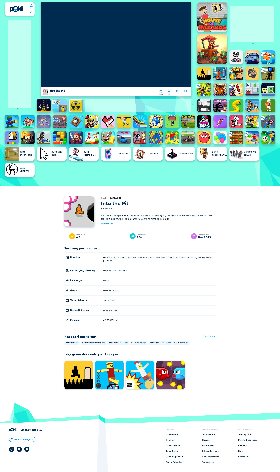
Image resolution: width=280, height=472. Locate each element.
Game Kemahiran (118, 343)
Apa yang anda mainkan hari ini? (31, 12)
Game (103, 198)
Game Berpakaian (174, 457)
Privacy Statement (210, 451)
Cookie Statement (210, 457)
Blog (240, 451)
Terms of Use (208, 462)
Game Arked (115, 198)
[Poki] (16, 9)
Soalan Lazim (208, 434)
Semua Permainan (174, 462)
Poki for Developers (247, 440)
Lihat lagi (105, 224)
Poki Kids (242, 446)
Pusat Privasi (208, 446)
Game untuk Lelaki (160, 343)
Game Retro (181, 343)
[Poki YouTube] (26, 449)
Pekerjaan (243, 457)
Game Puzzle (172, 451)
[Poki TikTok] (11, 449)
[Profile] (31, 5)
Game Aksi (72, 343)
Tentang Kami (244, 434)
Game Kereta (172, 434)
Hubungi (206, 440)
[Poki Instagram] (19, 449)
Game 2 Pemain (173, 446)
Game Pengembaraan (93, 343)
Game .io (170, 440)
